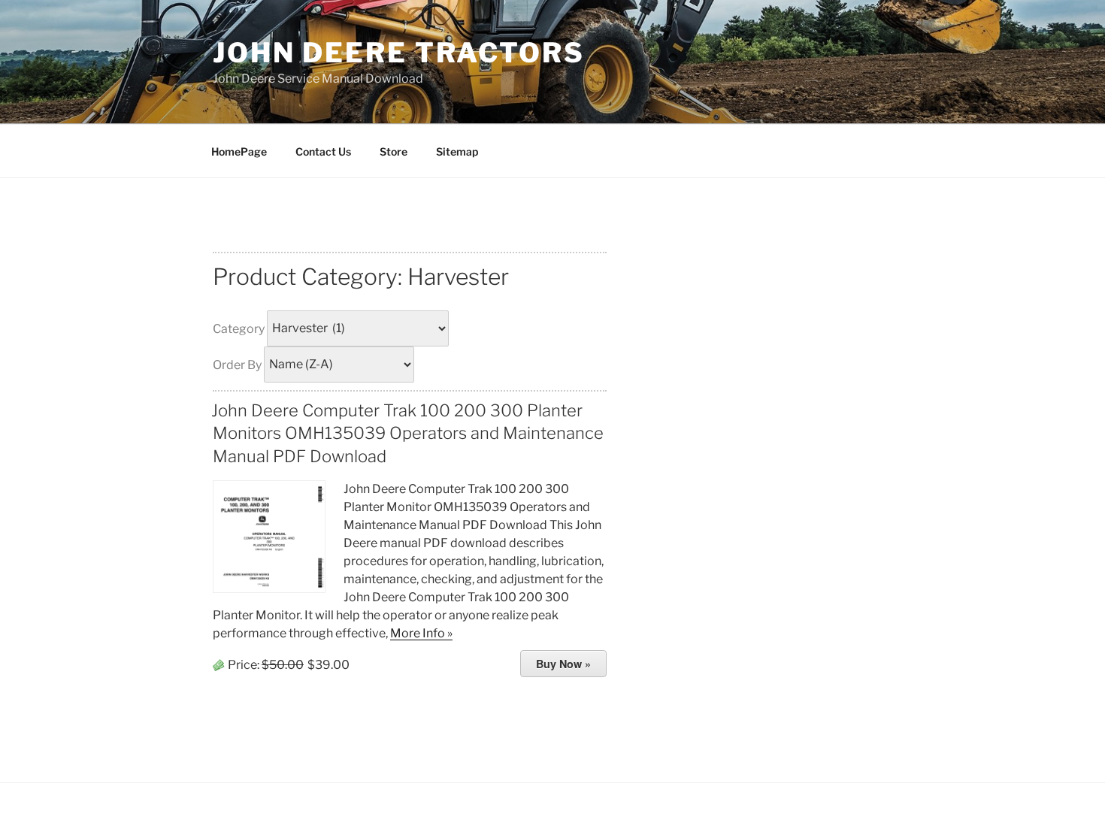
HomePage (239, 151)
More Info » (421, 633)
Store (393, 151)
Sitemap (457, 151)
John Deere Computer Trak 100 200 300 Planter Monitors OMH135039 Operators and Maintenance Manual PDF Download (407, 434)
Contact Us (323, 151)
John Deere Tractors (399, 52)
